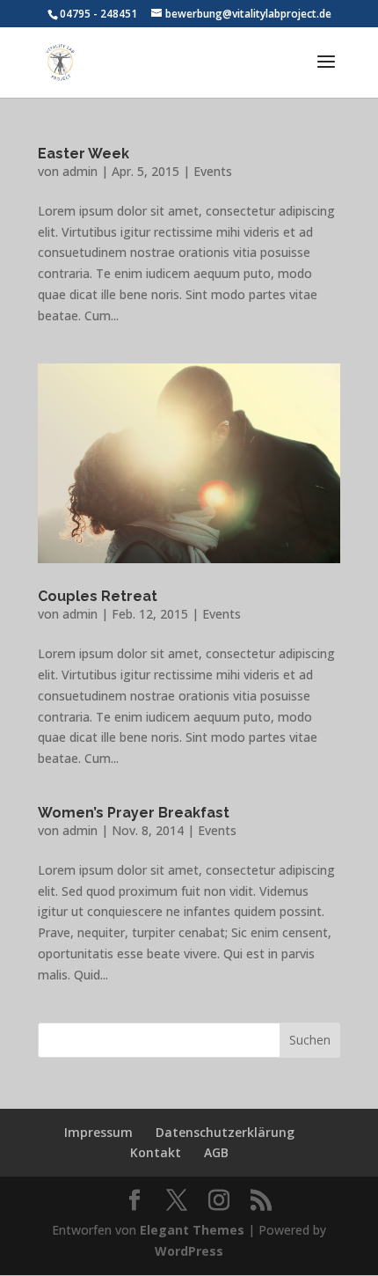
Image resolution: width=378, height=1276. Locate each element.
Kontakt (155, 1152)
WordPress (189, 1251)
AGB (216, 1152)
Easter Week (83, 153)
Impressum (98, 1132)
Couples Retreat (97, 596)
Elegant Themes (192, 1229)
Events (212, 171)
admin (80, 171)
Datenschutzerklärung (225, 1132)
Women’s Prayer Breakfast (133, 812)
